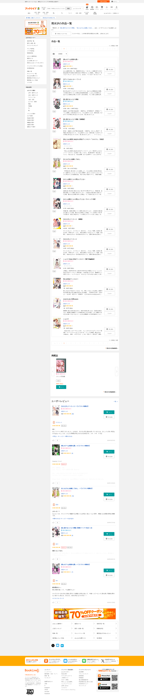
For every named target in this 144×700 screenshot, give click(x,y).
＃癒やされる (68, 436)
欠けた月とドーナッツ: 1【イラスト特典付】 (75, 406)
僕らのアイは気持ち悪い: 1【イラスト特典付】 (75, 564)
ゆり (57, 544)
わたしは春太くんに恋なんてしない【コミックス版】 (79, 199)
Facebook (47, 693)
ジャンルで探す (31, 113)
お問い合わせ (64, 685)
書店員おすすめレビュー (33, 78)
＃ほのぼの (70, 518)
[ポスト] (53, 645)
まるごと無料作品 (32, 56)
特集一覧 (29, 71)
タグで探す (30, 116)
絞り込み (44, 8)
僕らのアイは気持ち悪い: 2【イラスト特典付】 (75, 446)
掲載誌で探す (30, 122)
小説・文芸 (78, 13)
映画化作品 (30, 53)
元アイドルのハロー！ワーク (72, 79)
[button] (61, 387)
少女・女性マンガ (45, 13)
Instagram (47, 687)
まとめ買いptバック (32, 60)
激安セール (30, 58)
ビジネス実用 (86, 13)
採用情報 (81, 675)
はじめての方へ (107, 13)
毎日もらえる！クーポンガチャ (35, 63)
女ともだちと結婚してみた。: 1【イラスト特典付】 (77, 488)
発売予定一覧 (30, 41)
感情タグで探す (31, 126)
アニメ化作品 (30, 48)
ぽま (57, 504)
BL (54, 13)
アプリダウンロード (66, 675)
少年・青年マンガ (37, 13)
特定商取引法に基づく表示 (86, 681)
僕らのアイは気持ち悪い (70, 59)
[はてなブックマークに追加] (62, 647)
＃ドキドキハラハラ (58, 598)
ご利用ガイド (116, 13)
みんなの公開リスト (32, 75)
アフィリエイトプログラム (68, 689)
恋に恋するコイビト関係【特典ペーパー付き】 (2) (76, 528)
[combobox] (56, 8)
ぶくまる (29, 82)
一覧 (116, 401)
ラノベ (70, 13)
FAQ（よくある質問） (67, 681)
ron (57, 580)
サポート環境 (64, 679)
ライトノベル (31, 97)
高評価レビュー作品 (32, 80)
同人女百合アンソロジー (70, 279)
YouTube (46, 691)
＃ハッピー (61, 436)
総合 (29, 13)
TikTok (46, 689)
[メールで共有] (57, 646)
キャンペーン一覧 (32, 73)
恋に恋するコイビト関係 (67, 28)
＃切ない (55, 436)
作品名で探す (30, 118)
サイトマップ (82, 685)
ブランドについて (83, 673)
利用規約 (81, 677)
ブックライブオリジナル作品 (34, 66)
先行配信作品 (30, 68)
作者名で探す (30, 120)
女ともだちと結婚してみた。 (85, 28)
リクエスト (64, 687)
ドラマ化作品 (30, 51)
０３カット (59, 422)
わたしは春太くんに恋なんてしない (74, 179)
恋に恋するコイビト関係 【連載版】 (74, 119)
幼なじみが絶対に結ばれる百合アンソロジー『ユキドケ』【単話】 (83, 139)
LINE (45, 683)
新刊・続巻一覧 (31, 43)
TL (62, 13)
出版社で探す (30, 124)
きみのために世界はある (70, 299)
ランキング (47, 677)
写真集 (30, 106)
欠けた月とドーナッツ (70, 239)
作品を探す (64, 673)
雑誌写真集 (95, 13)
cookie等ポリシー (83, 683)
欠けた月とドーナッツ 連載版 (72, 219)
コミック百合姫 (60, 376)
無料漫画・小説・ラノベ (50, 673)
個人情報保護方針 (83, 679)
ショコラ (66, 319)
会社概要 (81, 672)
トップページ (48, 672)
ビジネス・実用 (32, 101)
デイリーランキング (32, 45)
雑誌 (29, 104)
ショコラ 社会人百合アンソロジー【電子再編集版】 (79, 259)
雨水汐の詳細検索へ (112, 348)
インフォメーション (66, 683)
